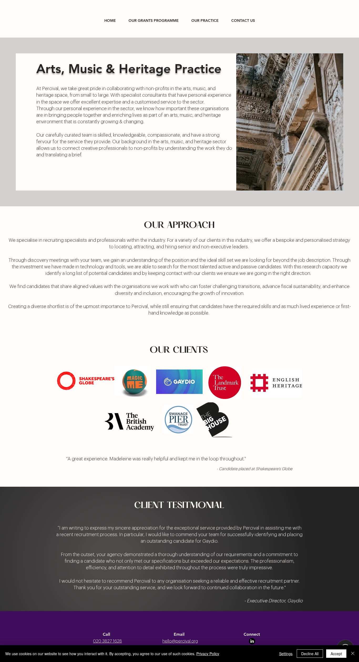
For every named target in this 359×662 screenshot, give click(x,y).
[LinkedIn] (252, 641)
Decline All (310, 653)
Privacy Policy (207, 653)
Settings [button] (286, 653)
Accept (336, 653)
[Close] (353, 653)
